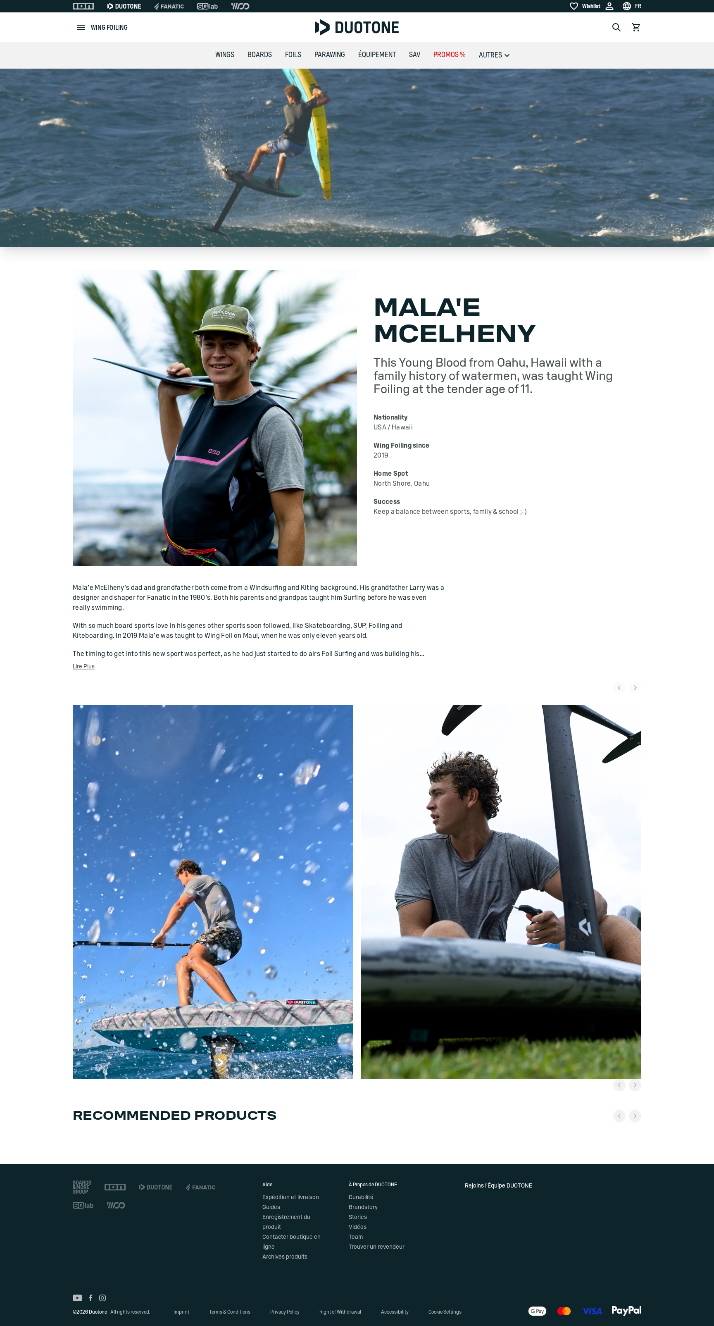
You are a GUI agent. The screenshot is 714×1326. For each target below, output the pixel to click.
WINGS (224, 55)
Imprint (181, 1311)
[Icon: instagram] (102, 1298)
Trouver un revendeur (377, 1247)
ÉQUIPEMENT (377, 55)
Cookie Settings (445, 1311)
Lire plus (84, 667)
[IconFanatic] (169, 6)
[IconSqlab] (207, 6)
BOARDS (260, 55)
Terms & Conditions (229, 1311)
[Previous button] (619, 1085)
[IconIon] (83, 6)
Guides (271, 1207)
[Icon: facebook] (91, 1298)
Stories (358, 1217)
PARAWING (329, 55)
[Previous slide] (619, 688)
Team (356, 1237)
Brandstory (363, 1207)
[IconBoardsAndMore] (82, 1187)
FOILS (293, 55)
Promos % (449, 55)
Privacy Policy (285, 1311)
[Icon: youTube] (77, 1298)
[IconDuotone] (124, 6)
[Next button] (635, 1085)
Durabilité (361, 1197)
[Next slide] (635, 688)
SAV (414, 55)
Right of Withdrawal (340, 1311)
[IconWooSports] (240, 6)
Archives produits (284, 1257)
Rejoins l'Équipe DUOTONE (498, 1186)
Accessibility (395, 1311)
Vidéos (358, 1227)
